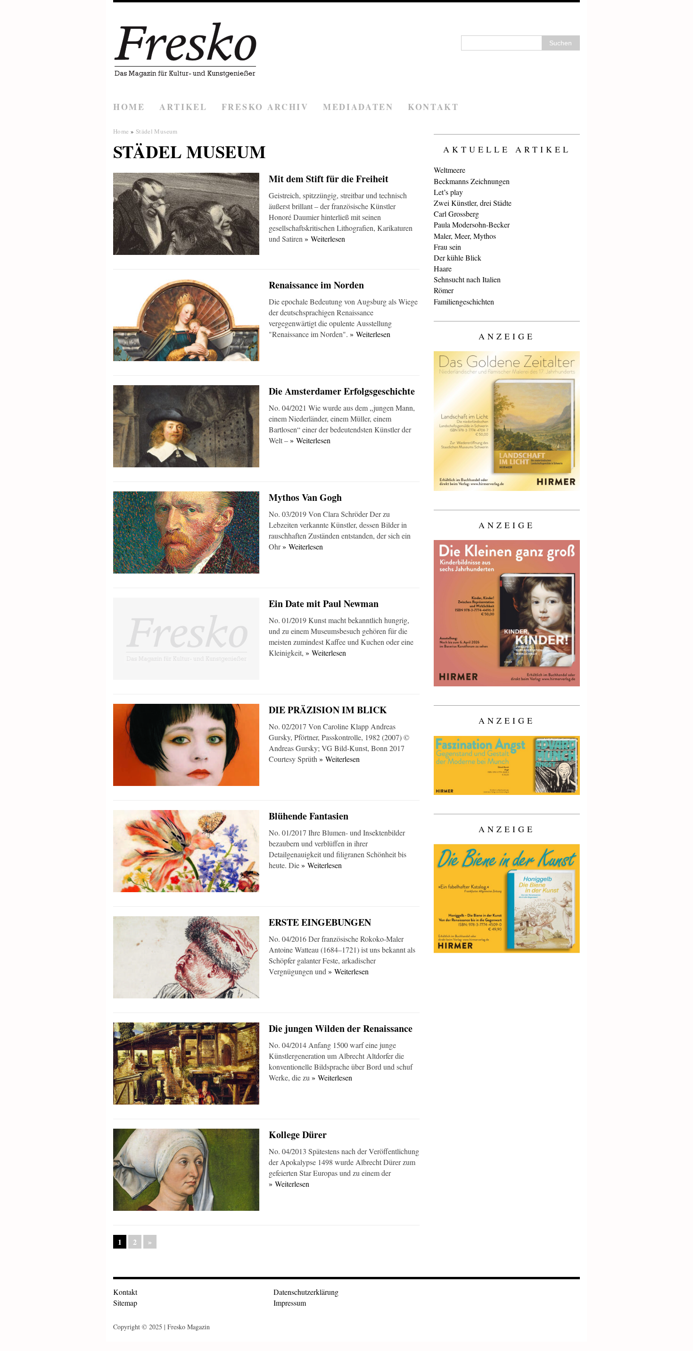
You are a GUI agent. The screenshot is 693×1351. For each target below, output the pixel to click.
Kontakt (433, 107)
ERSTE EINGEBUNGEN (320, 922)
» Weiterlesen (325, 239)
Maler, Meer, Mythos (465, 236)
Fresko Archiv (265, 107)
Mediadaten (358, 107)
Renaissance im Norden (316, 285)
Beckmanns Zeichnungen (472, 181)
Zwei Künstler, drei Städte (473, 203)
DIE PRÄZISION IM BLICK (328, 710)
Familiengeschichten (464, 301)
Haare (443, 268)
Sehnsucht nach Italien (467, 279)
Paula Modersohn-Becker (472, 224)
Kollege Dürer (298, 1134)
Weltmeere (449, 170)
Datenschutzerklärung (305, 1292)
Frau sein (447, 247)
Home (129, 107)
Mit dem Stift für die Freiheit (328, 179)
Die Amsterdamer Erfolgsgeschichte (342, 391)
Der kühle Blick (457, 257)
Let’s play (448, 192)
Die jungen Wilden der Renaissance (340, 1028)
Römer (444, 290)
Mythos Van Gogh (305, 497)
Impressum (289, 1303)
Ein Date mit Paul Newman (324, 603)
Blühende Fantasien (308, 816)
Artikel (183, 107)
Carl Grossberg (456, 214)
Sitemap (125, 1303)
